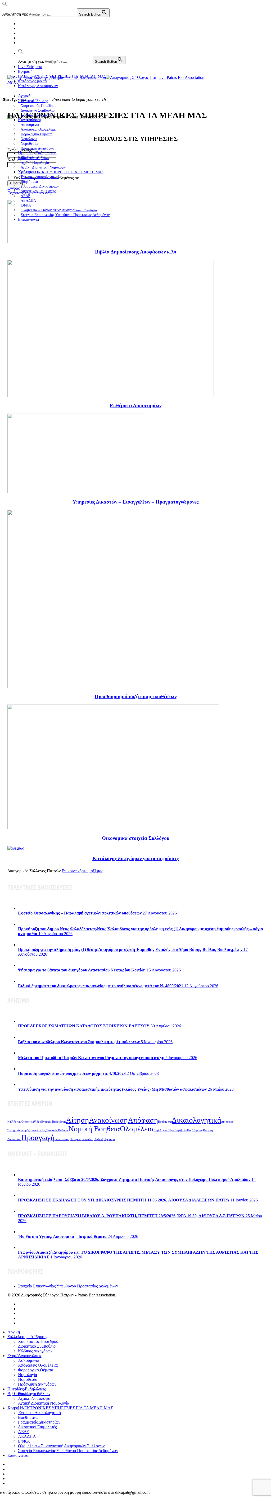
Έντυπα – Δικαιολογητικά (39, 1412)
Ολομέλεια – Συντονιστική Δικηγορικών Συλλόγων (61, 1446)
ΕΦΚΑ (24, 1441)
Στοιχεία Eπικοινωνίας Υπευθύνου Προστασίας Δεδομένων (65, 215)
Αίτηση (77, 1120)
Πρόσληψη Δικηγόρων (37, 148)
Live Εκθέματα (30, 67)
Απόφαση (143, 1120)
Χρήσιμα (109, 1139)
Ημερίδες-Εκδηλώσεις (37, 153)
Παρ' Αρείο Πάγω (163, 1130)
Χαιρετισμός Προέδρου (38, 1341)
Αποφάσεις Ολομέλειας (38, 1365)
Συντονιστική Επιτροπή (68, 1139)
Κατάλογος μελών (32, 81)
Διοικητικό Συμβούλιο (37, 1346)
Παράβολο (180, 1130)
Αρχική (24, 96)
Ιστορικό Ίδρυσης (33, 1336)
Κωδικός (15, 159)
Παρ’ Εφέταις (195, 1130)
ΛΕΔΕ (23, 1431)
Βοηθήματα (165, 1121)
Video (37, 1121)
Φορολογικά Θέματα (35, 1370)
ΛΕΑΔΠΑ (27, 1436)
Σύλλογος (15, 1336)
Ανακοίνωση (108, 1120)
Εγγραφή (25, 71)
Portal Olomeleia (23, 1121)
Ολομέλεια (136, 1128)
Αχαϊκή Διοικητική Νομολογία (43, 1403)
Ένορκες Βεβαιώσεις (53, 1121)
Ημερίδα (34, 1130)
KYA (10, 1121)
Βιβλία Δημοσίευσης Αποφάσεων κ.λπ (135, 252)
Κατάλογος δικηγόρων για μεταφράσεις (135, 858)
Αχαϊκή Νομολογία (34, 1398)
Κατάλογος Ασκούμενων (38, 86)
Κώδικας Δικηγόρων (35, 1351)
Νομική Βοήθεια (94, 1128)
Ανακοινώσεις (30, 1355)
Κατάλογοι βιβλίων (34, 1393)
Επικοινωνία (28, 219)
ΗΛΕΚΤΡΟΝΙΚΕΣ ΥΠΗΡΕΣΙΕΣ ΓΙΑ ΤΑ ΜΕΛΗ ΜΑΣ (62, 172)
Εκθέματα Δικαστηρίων (135, 405)
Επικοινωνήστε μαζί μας (82, 871)
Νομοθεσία (27, 1379)
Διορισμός (23, 1130)
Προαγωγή (38, 1137)
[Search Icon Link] (20, 53)
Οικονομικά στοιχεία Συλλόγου (135, 838)
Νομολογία (27, 1374)
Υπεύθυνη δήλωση (93, 1139)
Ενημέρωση (17, 1355)
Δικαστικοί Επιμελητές (38, 191)
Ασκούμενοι (28, 1360)
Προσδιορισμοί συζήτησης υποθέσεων (136, 696)
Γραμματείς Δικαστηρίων (39, 1422)
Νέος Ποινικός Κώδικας (53, 1130)
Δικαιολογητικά (196, 1120)
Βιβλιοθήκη (17, 1393)
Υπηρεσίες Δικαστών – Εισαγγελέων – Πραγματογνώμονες (135, 502)
